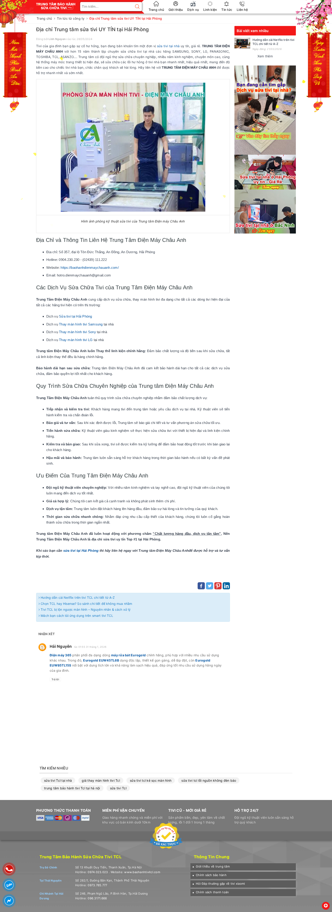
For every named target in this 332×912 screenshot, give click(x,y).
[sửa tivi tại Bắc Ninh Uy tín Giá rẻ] (265, 211)
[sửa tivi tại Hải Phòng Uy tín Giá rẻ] (265, 172)
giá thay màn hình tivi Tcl (101, 780)
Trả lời (55, 679)
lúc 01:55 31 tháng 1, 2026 (90, 646)
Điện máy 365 (60, 655)
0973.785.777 (97, 885)
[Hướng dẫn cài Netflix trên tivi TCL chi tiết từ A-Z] (242, 43)
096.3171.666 (97, 898)
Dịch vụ (193, 10)
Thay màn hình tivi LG (76, 340)
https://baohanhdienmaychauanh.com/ (90, 267)
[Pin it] (218, 585)
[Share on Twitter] (209, 585)
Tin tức (226, 10)
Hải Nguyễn (61, 646)
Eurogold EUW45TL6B (101, 660)
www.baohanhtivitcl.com (142, 872)
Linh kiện (210, 10)
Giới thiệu (175, 10)
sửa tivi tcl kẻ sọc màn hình (150, 780)
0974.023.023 (98, 872)
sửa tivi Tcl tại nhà (58, 780)
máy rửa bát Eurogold (128, 655)
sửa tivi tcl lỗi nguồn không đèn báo (208, 780)
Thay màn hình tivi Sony (77, 332)
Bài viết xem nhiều (253, 30)
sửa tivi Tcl (118, 788)
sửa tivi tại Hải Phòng (80, 550)
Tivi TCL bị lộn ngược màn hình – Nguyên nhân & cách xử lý (85, 609)
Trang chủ (156, 10)
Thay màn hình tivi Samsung (81, 324)
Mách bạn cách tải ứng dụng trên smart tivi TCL (76, 615)
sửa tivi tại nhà (168, 46)
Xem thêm (265, 56)
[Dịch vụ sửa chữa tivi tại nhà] (265, 110)
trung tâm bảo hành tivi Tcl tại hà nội (72, 788)
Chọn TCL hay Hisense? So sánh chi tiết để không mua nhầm (86, 604)
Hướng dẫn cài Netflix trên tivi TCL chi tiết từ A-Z (77, 597)
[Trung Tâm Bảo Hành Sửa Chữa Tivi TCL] (56, 4)
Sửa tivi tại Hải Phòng (75, 316)
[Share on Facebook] (201, 585)
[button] (211, 866)
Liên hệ (242, 10)
